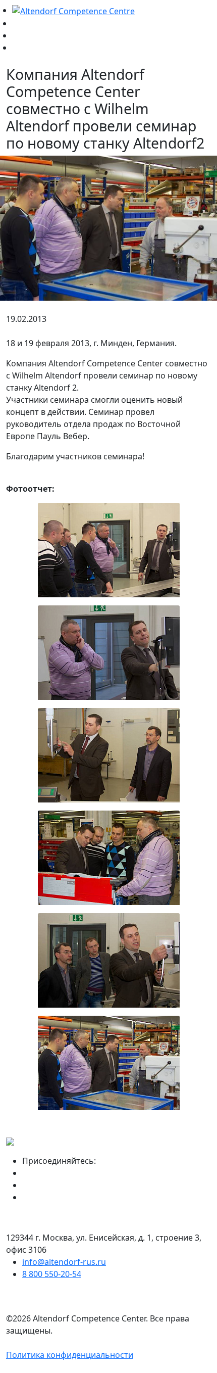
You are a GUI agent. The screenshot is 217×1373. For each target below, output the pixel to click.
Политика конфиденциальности (69, 1354)
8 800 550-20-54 (51, 1274)
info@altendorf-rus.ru (64, 1261)
